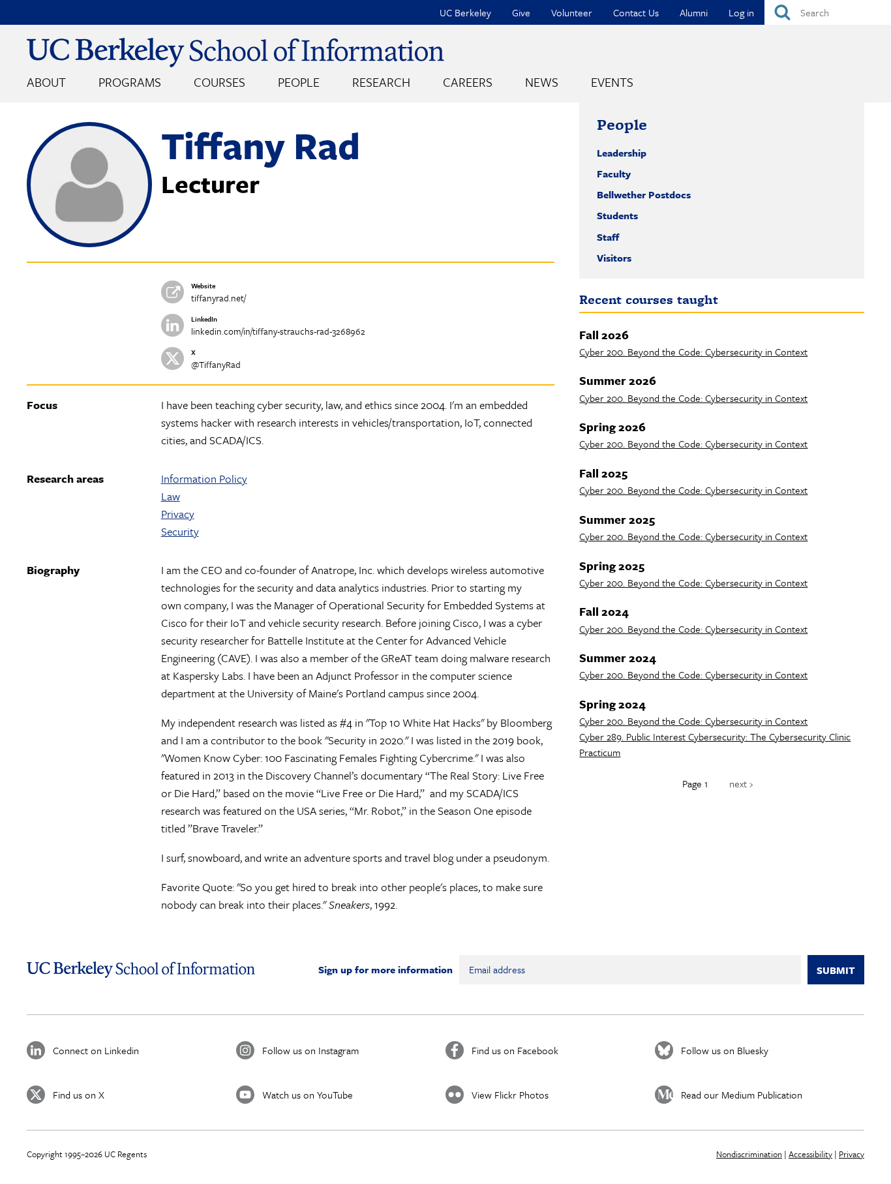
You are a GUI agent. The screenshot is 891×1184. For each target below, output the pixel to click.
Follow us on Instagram (310, 1050)
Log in (741, 12)
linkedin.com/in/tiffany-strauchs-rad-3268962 (278, 331)
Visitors (614, 257)
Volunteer (571, 12)
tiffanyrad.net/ (218, 298)
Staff (608, 237)
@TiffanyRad (216, 364)
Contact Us (636, 12)
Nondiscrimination (749, 1154)
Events (612, 82)
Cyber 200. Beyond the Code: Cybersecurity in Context (693, 351)
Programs (129, 82)
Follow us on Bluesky (724, 1050)
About (46, 82)
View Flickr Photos (510, 1094)
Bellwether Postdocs (644, 194)
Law (170, 496)
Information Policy (204, 478)
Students (617, 215)
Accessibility (810, 1154)
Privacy (177, 514)
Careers (467, 82)
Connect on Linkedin (96, 1050)
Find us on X (78, 1094)
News (541, 82)
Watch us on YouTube (307, 1094)
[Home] (235, 52)
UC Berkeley (465, 12)
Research (381, 82)
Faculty (614, 173)
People (299, 82)
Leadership (621, 152)
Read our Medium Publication (741, 1094)
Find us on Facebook (515, 1050)
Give (521, 12)
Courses (219, 82)
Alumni (694, 12)
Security (180, 531)
